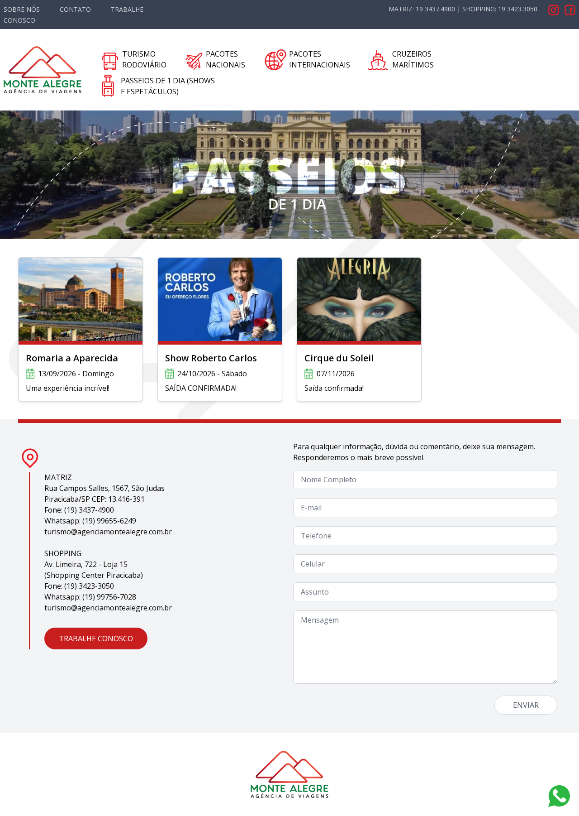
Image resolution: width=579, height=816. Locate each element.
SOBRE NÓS (22, 9)
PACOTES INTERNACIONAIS (319, 59)
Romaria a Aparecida (72, 358)
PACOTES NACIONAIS (225, 59)
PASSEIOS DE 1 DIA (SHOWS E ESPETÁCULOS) (168, 86)
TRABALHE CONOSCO (96, 638)
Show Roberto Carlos (211, 358)
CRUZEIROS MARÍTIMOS (413, 59)
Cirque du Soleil (339, 358)
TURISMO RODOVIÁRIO (144, 59)
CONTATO (75, 9)
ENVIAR (526, 705)
